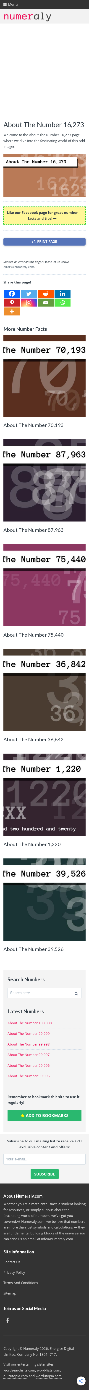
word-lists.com (48, 1370)
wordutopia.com (49, 1376)
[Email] (46, 303)
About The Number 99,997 (29, 1054)
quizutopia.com (15, 1376)
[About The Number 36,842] (44, 690)
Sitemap (9, 1293)
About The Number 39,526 (33, 949)
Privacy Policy (14, 1272)
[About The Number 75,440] (44, 585)
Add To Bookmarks (46, 1115)
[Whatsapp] (63, 303)
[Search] (76, 993)
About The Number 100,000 (30, 1023)
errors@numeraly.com (18, 267)
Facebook (7, 1320)
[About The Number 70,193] (44, 376)
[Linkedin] (63, 294)
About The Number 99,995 (29, 1076)
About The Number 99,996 (29, 1065)
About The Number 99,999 (29, 1033)
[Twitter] (29, 294)
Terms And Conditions (20, 1282)
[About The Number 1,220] (44, 795)
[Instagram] (29, 303)
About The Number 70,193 (33, 425)
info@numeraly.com (57, 1238)
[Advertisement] (44, 70)
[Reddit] (46, 294)
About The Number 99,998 (29, 1044)
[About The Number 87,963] (44, 480)
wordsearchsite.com (19, 1370)
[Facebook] (12, 294)
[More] (12, 311)
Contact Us (11, 1262)
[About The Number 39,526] (44, 899)
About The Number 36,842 (33, 739)
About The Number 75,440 (33, 635)
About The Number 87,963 (33, 530)
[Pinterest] (12, 303)
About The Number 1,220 (32, 844)
